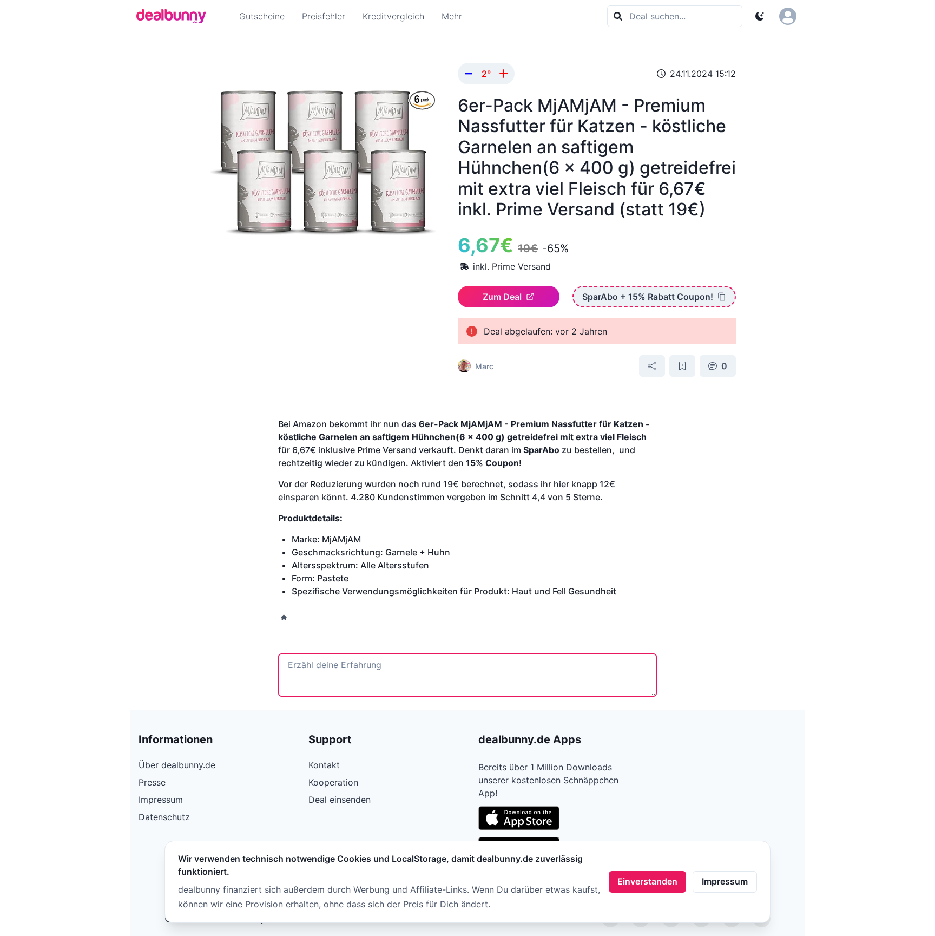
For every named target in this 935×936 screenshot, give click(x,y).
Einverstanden (647, 881)
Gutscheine (262, 16)
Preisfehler (323, 16)
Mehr (452, 16)
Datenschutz (164, 816)
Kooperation (333, 782)
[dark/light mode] (760, 16)
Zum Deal (502, 296)
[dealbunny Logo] (174, 16)
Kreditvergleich (393, 16)
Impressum (725, 881)
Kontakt (324, 765)
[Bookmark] (682, 366)
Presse (152, 782)
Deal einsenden (339, 799)
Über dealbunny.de (177, 765)
